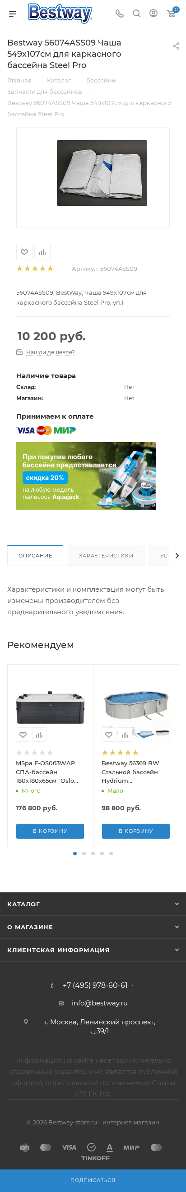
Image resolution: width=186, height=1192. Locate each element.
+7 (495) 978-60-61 (95, 985)
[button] (74, 853)
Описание (35, 556)
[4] (42, 268)
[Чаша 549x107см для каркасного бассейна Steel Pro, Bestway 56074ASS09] (102, 172)
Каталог (23, 904)
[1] (19, 268)
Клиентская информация (58, 950)
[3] (34, 268)
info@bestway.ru (100, 1003)
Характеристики (106, 556)
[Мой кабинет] (153, 14)
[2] (27, 268)
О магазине (30, 927)
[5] (50, 268)
